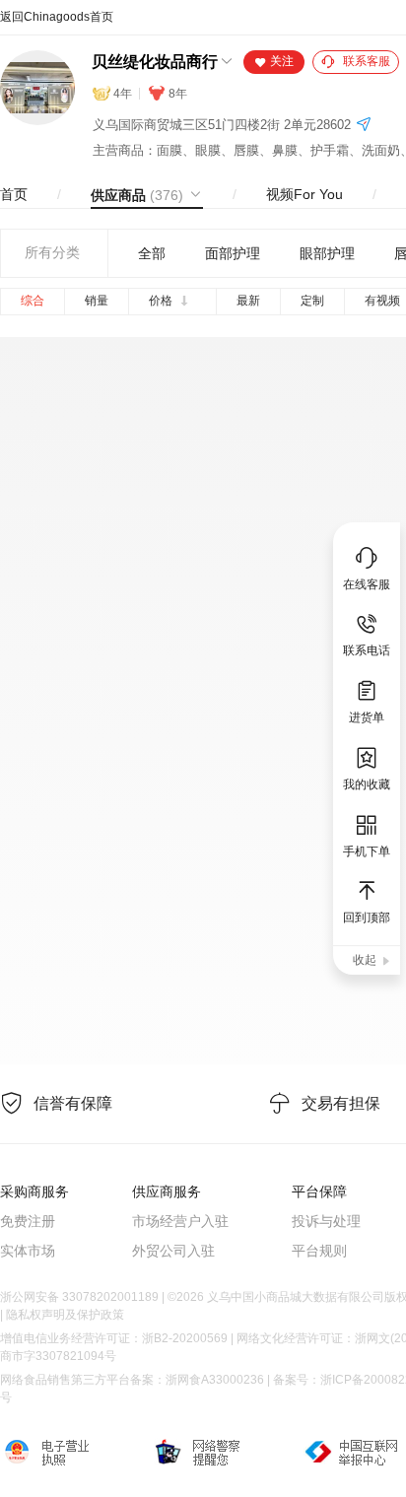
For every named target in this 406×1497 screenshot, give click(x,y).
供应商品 (137, 195)
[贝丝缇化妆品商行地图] (364, 125)
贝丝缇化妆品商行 (155, 61)
